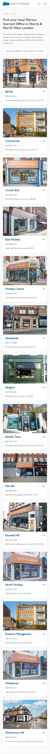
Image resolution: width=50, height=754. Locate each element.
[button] (5, 14)
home (5, 14)
